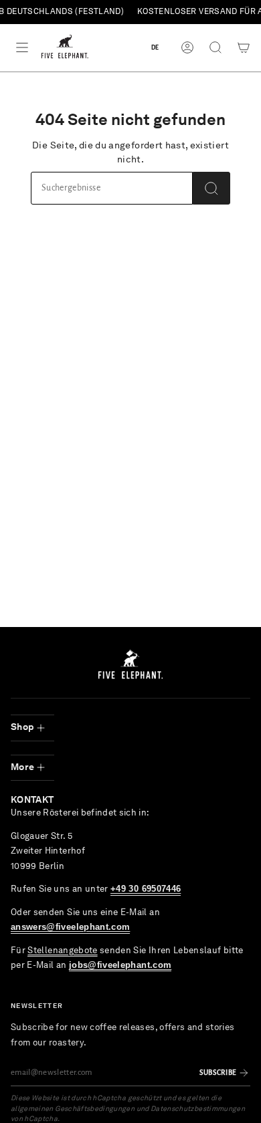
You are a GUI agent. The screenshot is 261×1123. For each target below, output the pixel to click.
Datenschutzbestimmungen (198, 1109)
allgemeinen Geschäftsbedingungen (73, 1109)
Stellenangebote (62, 951)
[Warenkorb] (243, 47)
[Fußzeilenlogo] (130, 664)
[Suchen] (211, 188)
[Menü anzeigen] (22, 47)
